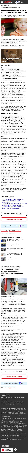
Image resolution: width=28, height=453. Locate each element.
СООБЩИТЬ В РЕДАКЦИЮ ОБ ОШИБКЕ (12, 404)
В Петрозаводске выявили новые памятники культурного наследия (14, 254)
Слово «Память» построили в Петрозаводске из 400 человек (14, 258)
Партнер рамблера (13, 445)
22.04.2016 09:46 (5, 6)
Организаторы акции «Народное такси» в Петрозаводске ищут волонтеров (12, 200)
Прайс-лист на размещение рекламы (12, 402)
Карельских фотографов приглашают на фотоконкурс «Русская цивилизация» (16, 244)
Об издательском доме (8, 397)
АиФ (2, 36)
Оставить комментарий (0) (14, 219)
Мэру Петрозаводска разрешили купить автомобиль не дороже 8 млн (16, 249)
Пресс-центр (21, 397)
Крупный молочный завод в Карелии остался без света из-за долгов (15, 240)
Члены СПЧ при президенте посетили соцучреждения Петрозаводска (14, 204)
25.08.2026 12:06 (5, 266)
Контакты (4, 400)
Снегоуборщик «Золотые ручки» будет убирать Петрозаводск (12, 207)
